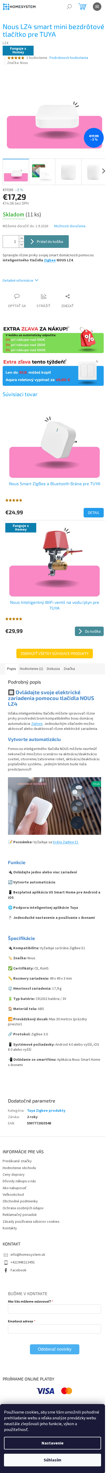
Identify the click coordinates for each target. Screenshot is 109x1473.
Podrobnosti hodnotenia (68, 58)
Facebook (18, 1270)
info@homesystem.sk (28, 1254)
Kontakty (10, 1228)
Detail (93, 512)
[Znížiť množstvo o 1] (21, 245)
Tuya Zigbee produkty (46, 1110)
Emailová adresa (20, 1321)
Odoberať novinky (54, 1349)
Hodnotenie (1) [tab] (31, 668)
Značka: (17, 63)
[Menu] (97, 6)
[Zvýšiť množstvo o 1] (21, 238)
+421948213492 (23, 1262)
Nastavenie (52, 1443)
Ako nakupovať (14, 1188)
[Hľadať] (69, 6)
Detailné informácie (18, 280)
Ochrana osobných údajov (23, 1208)
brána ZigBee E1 (66, 842)
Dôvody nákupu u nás (19, 1181)
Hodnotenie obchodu (19, 1168)
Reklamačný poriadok (20, 1214)
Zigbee (50, 260)
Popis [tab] (11, 668)
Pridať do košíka (50, 241)
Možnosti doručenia (69, 226)
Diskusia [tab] (53, 668)
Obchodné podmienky (20, 1201)
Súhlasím (52, 1460)
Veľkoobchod (13, 1194)
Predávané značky (17, 1161)
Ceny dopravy (14, 1174)
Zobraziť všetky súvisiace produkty (55, 653)
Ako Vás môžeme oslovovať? (29, 1301)
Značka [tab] (69, 668)
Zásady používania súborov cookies (31, 1221)
